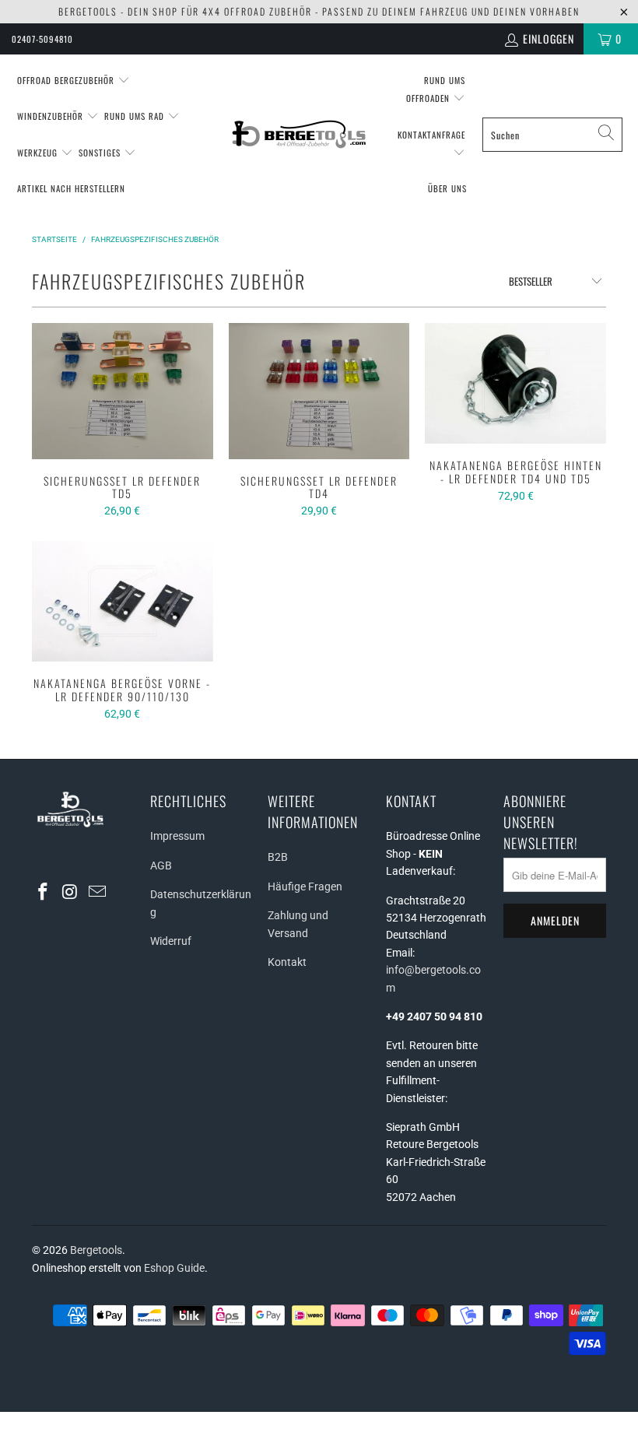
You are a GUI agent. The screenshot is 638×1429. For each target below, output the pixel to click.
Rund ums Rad (135, 116)
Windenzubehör (51, 116)
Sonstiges (101, 152)
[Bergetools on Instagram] (70, 893)
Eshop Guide (174, 1268)
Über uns (447, 188)
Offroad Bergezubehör (67, 80)
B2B (278, 857)
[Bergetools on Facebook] (43, 893)
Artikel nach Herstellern (71, 188)
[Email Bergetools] (97, 893)
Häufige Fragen (305, 886)
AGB (161, 865)
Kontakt (287, 962)
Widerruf (170, 941)
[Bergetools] (300, 135)
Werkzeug (39, 152)
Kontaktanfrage (431, 134)
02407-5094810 (42, 39)
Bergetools (96, 1250)
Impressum (177, 836)
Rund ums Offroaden (435, 89)
